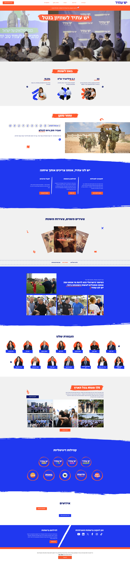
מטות (65, 2)
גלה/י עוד (60, 554)
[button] (27, 87)
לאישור (65, 557)
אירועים (74, 2)
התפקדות (46, 2)
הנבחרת (83, 2)
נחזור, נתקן (56, 2)
